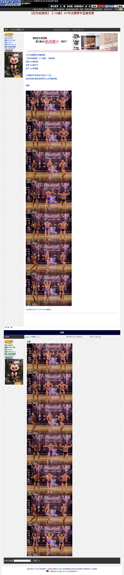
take (28, 337)
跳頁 (81, 9)
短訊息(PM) (108, 9)
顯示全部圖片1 (39, 9)
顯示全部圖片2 (50, 9)
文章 (36, 569)
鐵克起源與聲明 (78, 569)
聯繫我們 (87, 569)
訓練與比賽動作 (53, 569)
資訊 (60, 569)
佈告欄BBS (42, 569)
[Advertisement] (62, 22)
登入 (120, 9)
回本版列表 (60, 9)
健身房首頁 (30, 569)
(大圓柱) (33, 337)
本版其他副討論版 (72, 9)
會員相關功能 (67, 569)
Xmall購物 (94, 569)
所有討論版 (98, 9)
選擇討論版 (89, 9)
